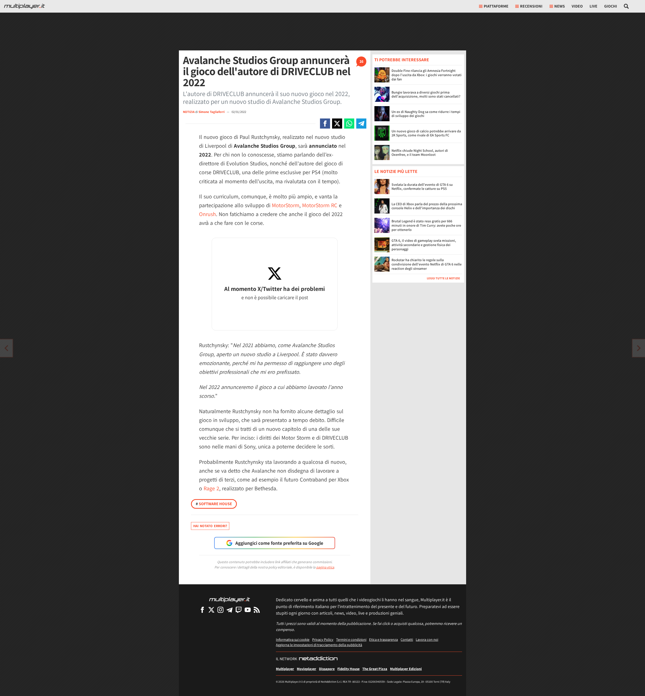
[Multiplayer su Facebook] (202, 610)
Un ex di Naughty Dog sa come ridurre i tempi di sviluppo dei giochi (426, 113)
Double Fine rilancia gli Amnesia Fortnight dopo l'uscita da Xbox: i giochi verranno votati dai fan (427, 74)
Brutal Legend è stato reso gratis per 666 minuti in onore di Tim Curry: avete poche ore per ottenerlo (426, 225)
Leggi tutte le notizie (443, 278)
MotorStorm (285, 205)
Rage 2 (211, 488)
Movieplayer (306, 668)
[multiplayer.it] (229, 599)
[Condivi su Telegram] (361, 123)
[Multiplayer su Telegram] (230, 610)
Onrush (207, 214)
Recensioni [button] (531, 6)
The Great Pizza (374, 668)
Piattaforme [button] (496, 6)
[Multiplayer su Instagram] (220, 610)
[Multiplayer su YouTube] (248, 610)
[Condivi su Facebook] (325, 123)
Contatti (407, 639)
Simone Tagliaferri (212, 112)
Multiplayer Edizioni (406, 668)
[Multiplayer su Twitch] (239, 610)
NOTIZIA (189, 112)
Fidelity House (348, 668)
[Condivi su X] (337, 123)
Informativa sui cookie (292, 639)
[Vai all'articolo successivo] (6, 348)
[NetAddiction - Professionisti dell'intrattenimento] (318, 659)
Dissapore (327, 668)
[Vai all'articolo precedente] (638, 348)
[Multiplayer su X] (211, 610)
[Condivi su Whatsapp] (349, 123)
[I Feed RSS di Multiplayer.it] (257, 610)
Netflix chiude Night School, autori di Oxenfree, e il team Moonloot (420, 152)
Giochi (610, 6)
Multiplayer (285, 668)
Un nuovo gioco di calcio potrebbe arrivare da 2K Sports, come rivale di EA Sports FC (426, 133)
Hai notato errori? (210, 526)
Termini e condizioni (351, 639)
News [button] (559, 6)
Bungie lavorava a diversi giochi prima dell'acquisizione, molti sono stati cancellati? (426, 94)
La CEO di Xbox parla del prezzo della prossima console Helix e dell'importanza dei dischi (427, 206)
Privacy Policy (322, 639)
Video (577, 6)
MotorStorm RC (319, 205)
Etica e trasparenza (383, 639)
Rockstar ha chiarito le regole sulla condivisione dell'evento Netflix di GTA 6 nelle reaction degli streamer (427, 264)
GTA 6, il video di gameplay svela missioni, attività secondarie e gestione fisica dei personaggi (424, 245)
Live (593, 6)
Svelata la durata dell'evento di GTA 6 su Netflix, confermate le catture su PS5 (422, 186)
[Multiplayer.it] (24, 6)
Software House (214, 503)
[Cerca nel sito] (626, 6)
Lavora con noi (427, 639)
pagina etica (325, 567)
